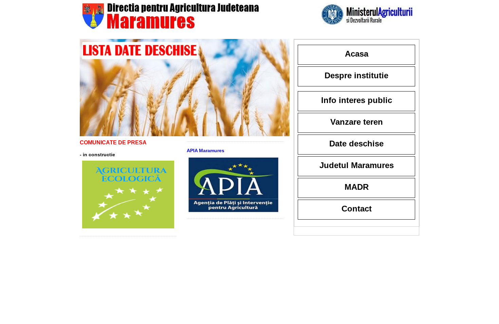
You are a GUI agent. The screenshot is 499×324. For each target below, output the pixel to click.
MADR (357, 186)
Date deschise (356, 143)
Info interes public (356, 100)
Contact (356, 208)
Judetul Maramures (356, 165)
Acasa (356, 53)
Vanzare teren (356, 121)
